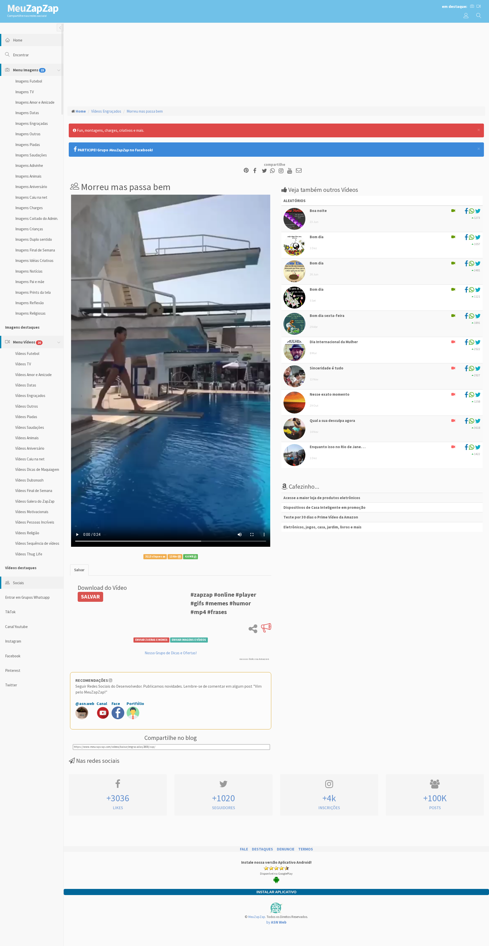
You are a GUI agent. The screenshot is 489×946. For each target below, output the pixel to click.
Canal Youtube (16, 626)
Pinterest (12, 670)
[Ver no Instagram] (282, 170)
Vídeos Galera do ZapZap (35, 501)
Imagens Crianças (29, 228)
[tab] (79, 569)
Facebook (12, 656)
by (276, 922)
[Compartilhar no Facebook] (256, 170)
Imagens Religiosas (30, 313)
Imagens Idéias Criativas (34, 260)
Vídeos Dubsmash (29, 480)
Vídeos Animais (27, 437)
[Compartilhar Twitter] (265, 170)
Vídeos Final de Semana (33, 490)
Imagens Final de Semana (35, 250)
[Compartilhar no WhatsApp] (273, 170)
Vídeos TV (23, 364)
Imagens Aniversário (31, 186)
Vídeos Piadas (26, 416)
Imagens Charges (29, 207)
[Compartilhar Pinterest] (246, 170)
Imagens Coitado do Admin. (36, 218)
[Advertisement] (276, 64)
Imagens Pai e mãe (29, 281)
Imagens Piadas (27, 144)
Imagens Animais (28, 176)
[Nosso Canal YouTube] (290, 170)
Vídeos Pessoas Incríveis (34, 522)
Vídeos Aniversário (29, 448)
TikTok (10, 611)
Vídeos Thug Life (28, 554)
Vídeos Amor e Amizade (33, 374)
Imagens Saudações (31, 155)
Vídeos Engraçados (30, 395)
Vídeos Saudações (29, 427)
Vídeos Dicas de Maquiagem (37, 469)
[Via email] (299, 170)
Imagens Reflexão (29, 302)
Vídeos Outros (26, 406)
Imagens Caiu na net (31, 197)
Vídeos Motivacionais (31, 511)
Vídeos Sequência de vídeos (37, 543)
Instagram (13, 641)
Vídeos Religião (27, 532)
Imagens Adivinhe (29, 165)
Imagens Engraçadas (31, 123)
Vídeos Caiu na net (30, 459)
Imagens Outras (27, 133)
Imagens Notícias (29, 271)
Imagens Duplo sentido (33, 239)
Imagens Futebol (28, 81)
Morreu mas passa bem (145, 111)
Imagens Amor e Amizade (35, 102)
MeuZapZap (256, 917)
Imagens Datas (27, 112)
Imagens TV (24, 91)
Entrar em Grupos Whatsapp (27, 597)
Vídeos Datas (25, 385)
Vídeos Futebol (27, 353)
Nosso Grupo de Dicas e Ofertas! (171, 652)
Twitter (11, 685)
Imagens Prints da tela (33, 292)
